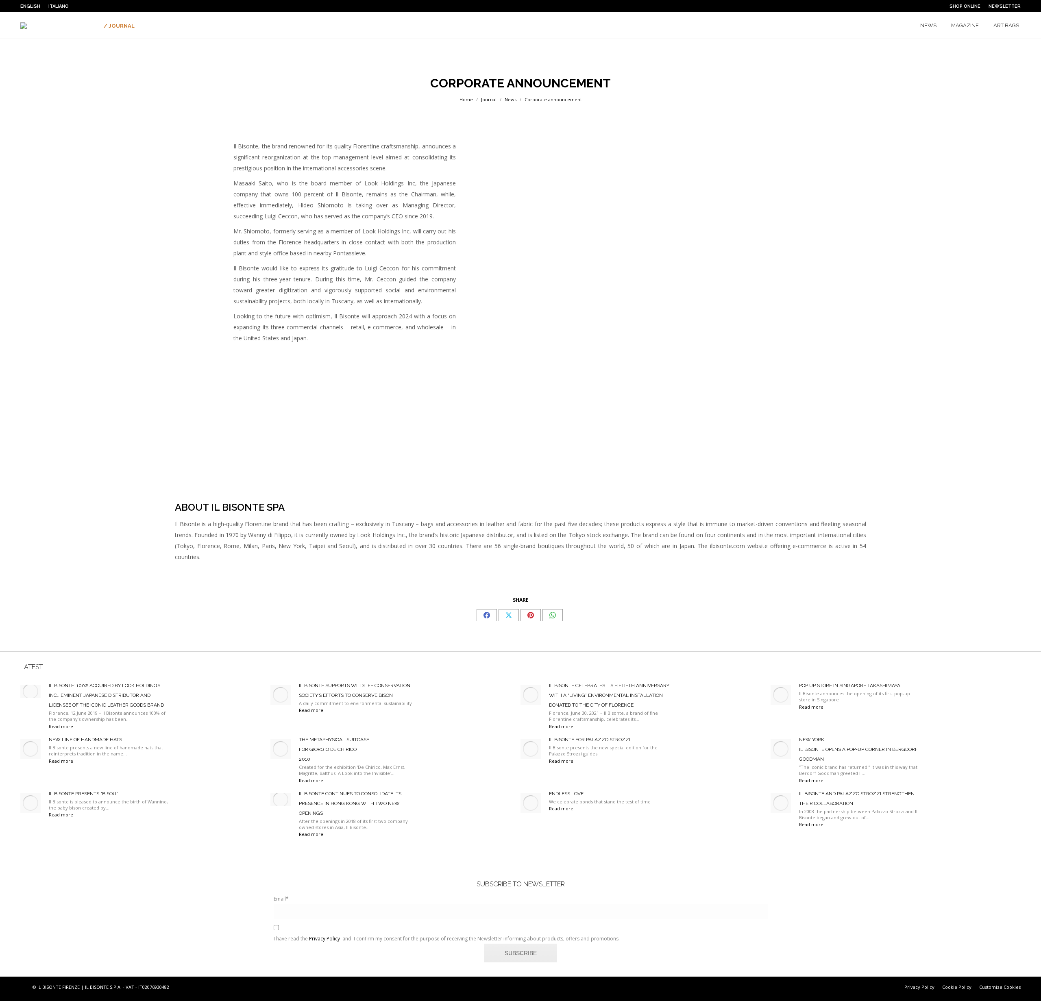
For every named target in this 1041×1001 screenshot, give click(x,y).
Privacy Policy (324, 938)
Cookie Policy (956, 987)
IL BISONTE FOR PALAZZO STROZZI (589, 739)
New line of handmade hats (85, 739)
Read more (61, 726)
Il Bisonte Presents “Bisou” (83, 793)
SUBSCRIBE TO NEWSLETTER (521, 884)
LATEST (31, 667)
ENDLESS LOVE (566, 793)
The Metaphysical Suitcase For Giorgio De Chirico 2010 (334, 749)
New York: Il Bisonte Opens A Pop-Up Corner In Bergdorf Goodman (858, 749)
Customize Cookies (1000, 987)
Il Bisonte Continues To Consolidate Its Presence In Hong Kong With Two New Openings (350, 803)
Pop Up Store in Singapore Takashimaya (849, 685)
